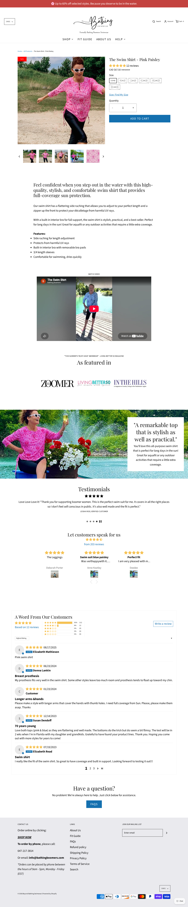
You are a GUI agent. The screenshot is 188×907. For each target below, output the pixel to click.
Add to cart (139, 119)
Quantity (114, 101)
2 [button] (90, 768)
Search (74, 869)
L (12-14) (133, 80)
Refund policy (78, 847)
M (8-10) (123, 80)
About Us (103, 39)
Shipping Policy (79, 853)
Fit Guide (85, 39)
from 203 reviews (94, 544)
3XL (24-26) (115, 87)
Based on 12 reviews (27, 627)
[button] (19, 156)
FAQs (73, 841)
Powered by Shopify (50, 894)
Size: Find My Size (118, 95)
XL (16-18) (144, 80)
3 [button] (94, 768)
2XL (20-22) (156, 80)
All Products (28, 51)
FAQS (94, 804)
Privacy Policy (78, 858)
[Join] (166, 833)
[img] (94, 539)
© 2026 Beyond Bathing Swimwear (30, 894)
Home (20, 51)
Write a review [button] (163, 624)
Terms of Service (79, 864)
